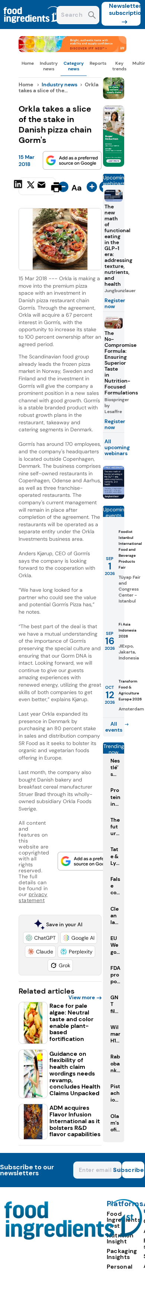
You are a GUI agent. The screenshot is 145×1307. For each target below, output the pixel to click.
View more (81, 997)
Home (28, 63)
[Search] (92, 15)
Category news (74, 66)
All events (113, 727)
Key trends (119, 66)
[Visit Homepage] (32, 27)
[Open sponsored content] (72, 50)
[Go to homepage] (73, 1237)
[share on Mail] (42, 186)
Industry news (49, 66)
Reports (98, 63)
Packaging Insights (122, 1253)
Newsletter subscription (125, 9)
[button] (40, 938)
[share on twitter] (30, 187)
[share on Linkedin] (19, 186)
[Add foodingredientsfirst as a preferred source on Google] (72, 160)
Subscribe (133, 1169)
